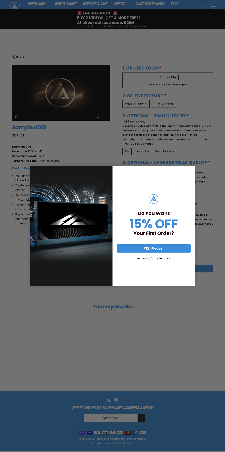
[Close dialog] (191, 169)
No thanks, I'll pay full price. (153, 258)
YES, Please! (154, 248)
